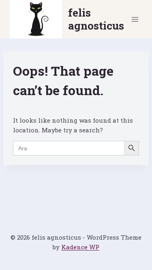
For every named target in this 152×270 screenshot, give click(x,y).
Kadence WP (80, 247)
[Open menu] (134, 19)
